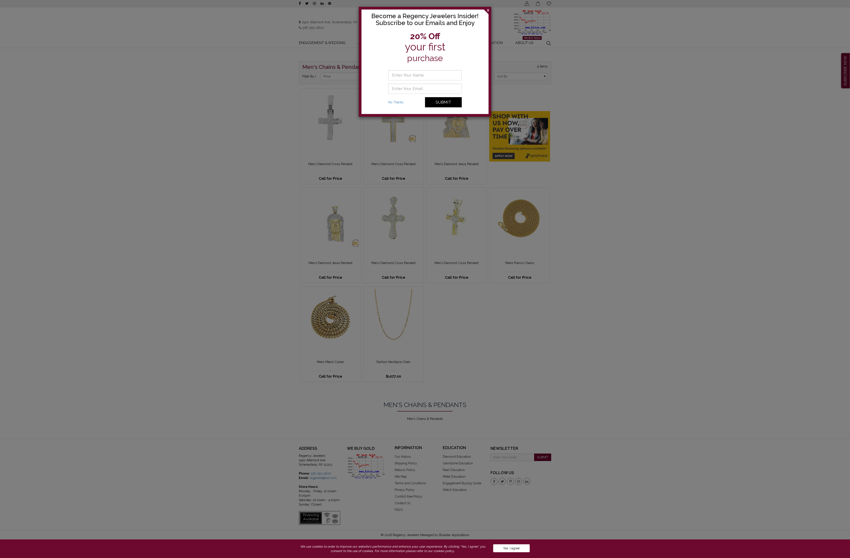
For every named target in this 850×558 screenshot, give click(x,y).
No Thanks (396, 102)
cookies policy (443, 551)
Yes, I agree (511, 548)
